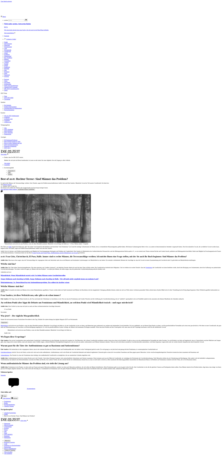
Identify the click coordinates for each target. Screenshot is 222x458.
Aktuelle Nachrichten (10, 413)
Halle (9, 246)
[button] (3, 16)
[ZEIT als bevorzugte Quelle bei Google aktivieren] (2, 192)
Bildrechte (7, 440)
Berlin (6, 403)
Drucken (15, 398)
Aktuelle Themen (9, 406)
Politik (6, 414)
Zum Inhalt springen (6, 1)
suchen (6, 20)
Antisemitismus (5, 355)
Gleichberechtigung (6, 352)
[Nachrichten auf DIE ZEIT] (10, 152)
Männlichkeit (4, 325)
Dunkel (10, 174)
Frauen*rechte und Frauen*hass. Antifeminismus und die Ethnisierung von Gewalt (55, 253)
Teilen (4, 396)
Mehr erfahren (13, 189)
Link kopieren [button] (6, 398)
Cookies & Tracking (10, 450)
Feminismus (149, 267)
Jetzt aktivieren (5, 189)
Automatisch (11, 171)
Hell (9, 172)
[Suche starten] (26, 20)
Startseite (3, 375)
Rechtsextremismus (9, 404)
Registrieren (4, 322)
